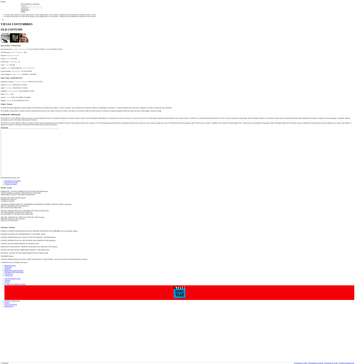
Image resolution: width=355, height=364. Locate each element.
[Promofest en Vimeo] (300, 363)
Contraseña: (25, 8)
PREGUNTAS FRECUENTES (13, 270)
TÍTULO (7, 282)
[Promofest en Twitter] (331, 363)
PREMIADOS (8, 306)
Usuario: (24, 6)
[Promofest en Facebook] (315, 363)
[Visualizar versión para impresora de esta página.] (3, 19)
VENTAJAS (8, 267)
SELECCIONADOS (10, 304)
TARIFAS (7, 269)
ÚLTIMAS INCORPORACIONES (15, 284)
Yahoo (15, 184)
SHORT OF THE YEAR (11, 301)
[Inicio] (3, 1)
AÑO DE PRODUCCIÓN (12, 279)
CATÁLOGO (8, 275)
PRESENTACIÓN (10, 265)
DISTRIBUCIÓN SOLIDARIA (14, 272)
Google (15, 182)
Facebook (18, 181)
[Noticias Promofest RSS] (346, 363)
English (23, 11)
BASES (6, 303)
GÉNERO (7, 280)
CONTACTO (8, 274)
